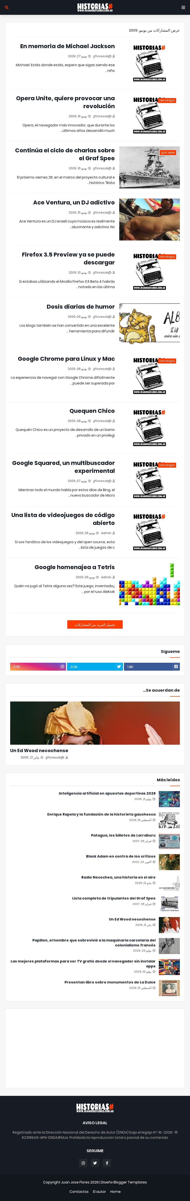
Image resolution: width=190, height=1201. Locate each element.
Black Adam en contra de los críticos (121, 856)
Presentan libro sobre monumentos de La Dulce (110, 982)
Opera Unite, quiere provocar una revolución (65, 102)
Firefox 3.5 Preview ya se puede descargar (68, 258)
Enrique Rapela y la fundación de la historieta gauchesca (101, 814)
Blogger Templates (130, 1182)
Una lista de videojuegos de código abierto (63, 519)
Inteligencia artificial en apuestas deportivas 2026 (107, 793)
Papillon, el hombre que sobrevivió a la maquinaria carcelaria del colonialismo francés (94, 943)
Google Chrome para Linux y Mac (66, 359)
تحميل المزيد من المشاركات (95, 624)
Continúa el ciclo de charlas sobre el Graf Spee (65, 154)
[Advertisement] (95, 1048)
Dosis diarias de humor (81, 307)
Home (115, 1191)
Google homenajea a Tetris (75, 567)
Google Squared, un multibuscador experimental (63, 467)
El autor (99, 1191)
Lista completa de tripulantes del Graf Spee (114, 898)
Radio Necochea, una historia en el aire (118, 877)
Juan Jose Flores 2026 (80, 1182)
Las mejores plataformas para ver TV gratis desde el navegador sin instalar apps (83, 964)
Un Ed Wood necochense (39, 750)
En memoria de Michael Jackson (67, 46)
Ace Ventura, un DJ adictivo (74, 202)
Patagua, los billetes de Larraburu (123, 835)
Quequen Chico (92, 411)
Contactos (79, 1191)
